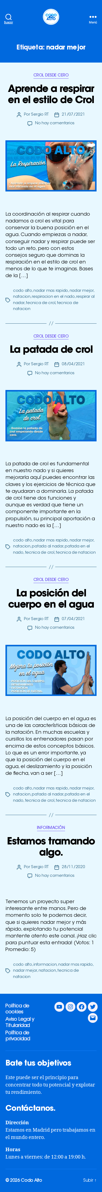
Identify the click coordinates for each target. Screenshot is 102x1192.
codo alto (22, 291)
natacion (21, 297)
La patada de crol (51, 350)
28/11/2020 (73, 867)
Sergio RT (40, 115)
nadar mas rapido (50, 291)
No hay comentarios (55, 123)
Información (51, 828)
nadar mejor (82, 291)
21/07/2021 (73, 115)
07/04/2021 (73, 619)
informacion (45, 965)
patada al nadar (47, 546)
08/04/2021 (73, 364)
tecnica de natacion (75, 553)
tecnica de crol (40, 303)
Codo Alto (31, 1180)
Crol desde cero (51, 76)
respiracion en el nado (53, 297)
